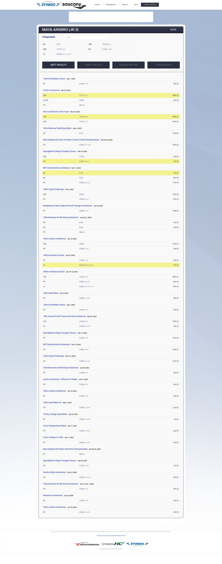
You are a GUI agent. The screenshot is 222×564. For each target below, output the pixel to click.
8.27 (58, 44)
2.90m (82, 326)
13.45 (104, 44)
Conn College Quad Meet (54, 425)
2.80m (82, 282)
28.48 (81, 244)
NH (80, 105)
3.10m (82, 466)
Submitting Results (103, 531)
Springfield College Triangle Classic (59, 151)
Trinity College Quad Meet (55, 414)
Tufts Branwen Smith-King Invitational (60, 217)
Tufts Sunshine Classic (53, 255)
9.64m (82, 286)
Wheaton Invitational (53, 495)
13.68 (81, 277)
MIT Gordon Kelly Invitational (56, 168)
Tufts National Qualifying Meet (57, 128)
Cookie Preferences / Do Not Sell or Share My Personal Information (147, 531)
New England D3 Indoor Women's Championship (65, 449)
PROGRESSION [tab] (163, 64)
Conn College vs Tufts (53, 437)
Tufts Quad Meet (51, 293)
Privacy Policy (56, 531)
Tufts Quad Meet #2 (52, 402)
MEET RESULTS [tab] (58, 64)
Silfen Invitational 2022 (54, 271)
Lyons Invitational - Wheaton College (60, 379)
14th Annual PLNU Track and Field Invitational (64, 316)
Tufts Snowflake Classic (54, 78)
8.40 (81, 227)
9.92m (59, 54)
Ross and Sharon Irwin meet (56, 111)
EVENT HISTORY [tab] (93, 64)
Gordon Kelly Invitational (54, 472)
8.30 (81, 178)
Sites (93, 531)
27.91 (81, 121)
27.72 (59, 49)
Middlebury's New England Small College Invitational (67, 205)
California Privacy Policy (71, 531)
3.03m (82, 145)
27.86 (81, 156)
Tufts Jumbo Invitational (54, 238)
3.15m (104, 49)
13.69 (81, 321)
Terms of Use (85, 531)
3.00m (82, 199)
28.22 (81, 194)
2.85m (82, 183)
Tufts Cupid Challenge (53, 189)
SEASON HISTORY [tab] (128, 64)
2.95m (82, 84)
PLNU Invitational (51, 90)
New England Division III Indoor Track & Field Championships (71, 139)
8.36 (81, 222)
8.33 (81, 133)
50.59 (81, 100)
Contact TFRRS (117, 531)
